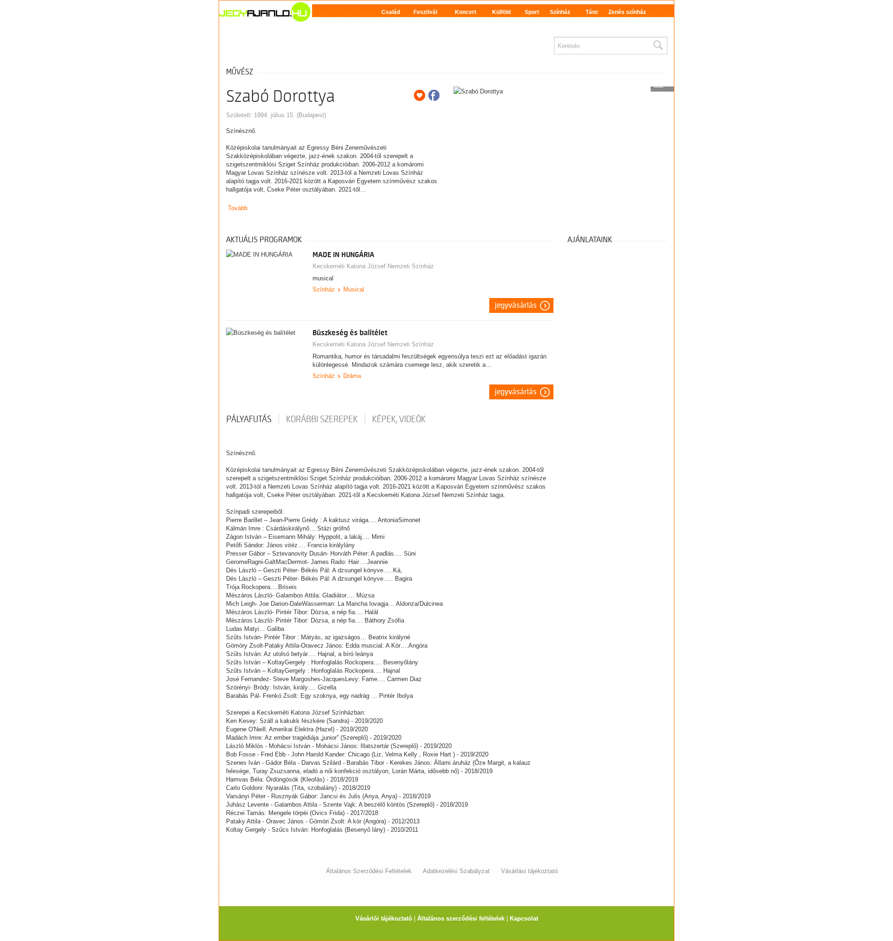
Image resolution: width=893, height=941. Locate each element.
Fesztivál (425, 12)
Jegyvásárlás (516, 305)
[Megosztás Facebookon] (434, 95)
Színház (560, 12)
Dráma (352, 375)
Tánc (592, 12)
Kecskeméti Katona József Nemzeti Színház (373, 266)
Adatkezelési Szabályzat (456, 871)
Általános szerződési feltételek (461, 918)
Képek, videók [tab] (399, 419)
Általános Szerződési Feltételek (369, 871)
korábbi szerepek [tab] (322, 419)
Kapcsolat (524, 918)
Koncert (465, 12)
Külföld (501, 12)
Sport (532, 12)
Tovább (237, 208)
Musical (353, 289)
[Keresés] (657, 45)
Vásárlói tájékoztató (383, 918)
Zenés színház (627, 12)
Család (390, 12)
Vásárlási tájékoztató (529, 871)
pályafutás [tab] (249, 419)
